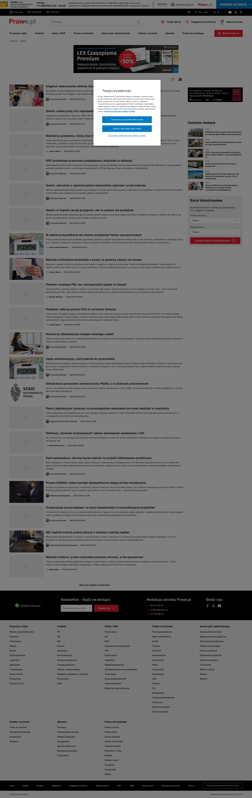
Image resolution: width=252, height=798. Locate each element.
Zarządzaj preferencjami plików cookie (127, 135)
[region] (127, 113)
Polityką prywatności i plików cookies (119, 111)
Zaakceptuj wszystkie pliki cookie (127, 119)
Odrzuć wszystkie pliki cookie (127, 128)
